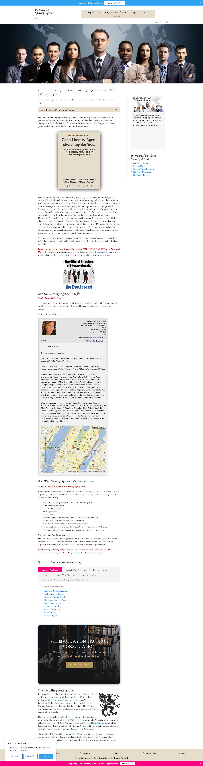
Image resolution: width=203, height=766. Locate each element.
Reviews (46, 574)
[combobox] (49, 18)
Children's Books (140, 163)
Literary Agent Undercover (61, 700)
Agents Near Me (139, 12)
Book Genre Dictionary (54, 594)
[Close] (54, 741)
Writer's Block (50, 612)
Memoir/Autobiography (143, 169)
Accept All (46, 756)
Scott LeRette (98, 723)
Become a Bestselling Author (56, 591)
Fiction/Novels (139, 166)
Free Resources (100, 569)
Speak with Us (89, 574)
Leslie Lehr (79, 720)
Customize (15, 756)
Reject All (30, 756)
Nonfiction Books (140, 175)
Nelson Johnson (66, 717)
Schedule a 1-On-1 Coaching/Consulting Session (65, 579)
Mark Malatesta (78, 734)
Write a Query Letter (53, 609)
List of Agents (121, 12)
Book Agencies (51, 99)
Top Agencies (94, 12)
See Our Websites (50, 569)
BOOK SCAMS (127, 763)
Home (40, 99)
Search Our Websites (76, 569)
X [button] (200, 2)
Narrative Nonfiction (142, 172)
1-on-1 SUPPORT (115, 2)
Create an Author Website (55, 597)
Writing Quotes (50, 615)
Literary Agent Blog (52, 606)
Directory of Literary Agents (56, 600)
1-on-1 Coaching (79, 664)
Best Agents (107, 12)
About (117, 16)
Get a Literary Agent (53, 603)
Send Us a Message (66, 574)
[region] (30, 750)
